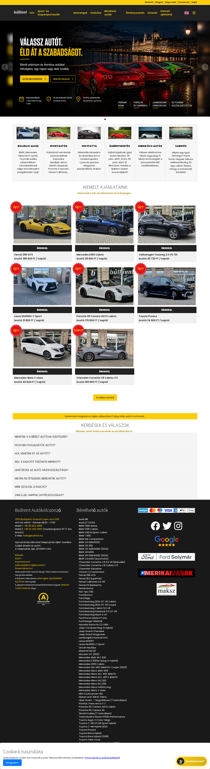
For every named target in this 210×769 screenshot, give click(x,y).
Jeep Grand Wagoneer (92, 634)
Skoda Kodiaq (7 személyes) (95, 713)
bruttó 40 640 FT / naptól (29, 382)
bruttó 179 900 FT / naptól (92, 320)
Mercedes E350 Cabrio (90, 254)
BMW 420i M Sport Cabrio (93, 532)
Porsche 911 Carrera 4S (92, 710)
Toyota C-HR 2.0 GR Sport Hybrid (97, 723)
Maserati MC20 (87, 650)
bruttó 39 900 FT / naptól (92, 258)
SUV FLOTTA (89, 146)
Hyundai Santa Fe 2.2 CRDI (93, 624)
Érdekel (42, 248)
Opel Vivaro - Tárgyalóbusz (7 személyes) (103, 700)
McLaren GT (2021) (89, 654)
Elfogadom (12, 762)
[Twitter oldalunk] (167, 528)
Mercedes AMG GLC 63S (92, 657)
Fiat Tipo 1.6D (86, 591)
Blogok (159, 2)
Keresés (152, 12)
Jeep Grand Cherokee (91, 631)
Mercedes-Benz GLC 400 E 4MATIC (98, 677)
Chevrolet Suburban (90, 568)
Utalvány (95, 12)
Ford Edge (84, 598)
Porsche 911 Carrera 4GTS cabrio (96, 316)
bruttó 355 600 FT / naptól (30, 258)
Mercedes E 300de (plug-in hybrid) (98, 660)
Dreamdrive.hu (23, 568)
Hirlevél (149, 2)
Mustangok (80, 12)
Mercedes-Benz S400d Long (95, 687)
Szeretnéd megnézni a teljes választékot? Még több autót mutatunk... (105, 416)
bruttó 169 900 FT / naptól (92, 382)
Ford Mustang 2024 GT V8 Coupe (97, 604)
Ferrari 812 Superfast (90, 578)
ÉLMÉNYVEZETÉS (119, 146)
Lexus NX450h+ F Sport (28, 316)
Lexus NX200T (86, 641)
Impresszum (22, 561)
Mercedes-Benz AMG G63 (93, 670)
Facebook (183, 2)
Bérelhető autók (110, 13)
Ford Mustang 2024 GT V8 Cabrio (97, 601)
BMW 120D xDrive (88, 525)
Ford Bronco (85, 594)
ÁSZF (17, 558)
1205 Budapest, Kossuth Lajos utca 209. (37, 519)
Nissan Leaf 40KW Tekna (93, 696)
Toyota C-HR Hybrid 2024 (93, 726)
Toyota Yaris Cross (89, 739)
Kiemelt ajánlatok (166, 13)
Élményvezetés (135, 12)
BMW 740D (85, 535)
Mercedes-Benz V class (28, 377)
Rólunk (18, 555)
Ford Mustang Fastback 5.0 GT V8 (98, 611)
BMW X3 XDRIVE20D (89, 542)
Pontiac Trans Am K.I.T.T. (92, 703)
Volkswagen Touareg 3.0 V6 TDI (158, 254)
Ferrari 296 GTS (23, 254)
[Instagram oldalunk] (178, 528)
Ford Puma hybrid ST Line (93, 618)
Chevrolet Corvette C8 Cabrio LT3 (97, 377)
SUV (32, 12)
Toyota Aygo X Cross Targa (94, 720)
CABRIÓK (181, 146)
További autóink (105, 397)
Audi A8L (83, 519)
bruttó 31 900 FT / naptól (29, 320)
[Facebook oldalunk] (155, 528)
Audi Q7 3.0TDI (87, 522)
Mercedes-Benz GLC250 (92, 683)
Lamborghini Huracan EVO (93, 637)
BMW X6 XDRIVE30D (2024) (93, 555)
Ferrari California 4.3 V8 (92, 581)
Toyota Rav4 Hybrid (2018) (94, 736)
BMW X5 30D (86, 545)
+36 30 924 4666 (32, 525)
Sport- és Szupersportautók (49, 13)
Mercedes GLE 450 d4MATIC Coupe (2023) (103, 667)
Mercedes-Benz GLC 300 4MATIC (97, 673)
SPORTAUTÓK (58, 146)
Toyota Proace (148, 316)
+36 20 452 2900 (33, 529)
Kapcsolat (170, 2)
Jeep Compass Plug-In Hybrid (96, 627)
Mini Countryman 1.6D (91, 693)
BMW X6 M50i (86, 552)
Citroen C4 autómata (91, 571)
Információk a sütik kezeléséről (102, 757)
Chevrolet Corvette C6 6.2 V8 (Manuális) (102, 562)
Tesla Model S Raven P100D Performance (102, 716)
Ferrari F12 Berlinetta (90, 585)
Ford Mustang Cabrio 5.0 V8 (94, 608)
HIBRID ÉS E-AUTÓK (150, 146)
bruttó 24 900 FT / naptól (154, 320)
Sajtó (194, 2)
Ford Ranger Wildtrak (90, 621)
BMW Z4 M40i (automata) (94, 558)
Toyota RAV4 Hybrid (90, 733)
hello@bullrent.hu (33, 535)
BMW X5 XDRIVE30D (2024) (93, 548)
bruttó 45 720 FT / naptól (154, 258)
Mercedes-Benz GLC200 (92, 680)
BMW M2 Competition (91, 539)
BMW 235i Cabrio (88, 529)
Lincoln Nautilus (87, 647)
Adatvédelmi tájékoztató (29, 565)
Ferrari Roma (86, 588)
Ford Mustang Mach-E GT (93, 614)
